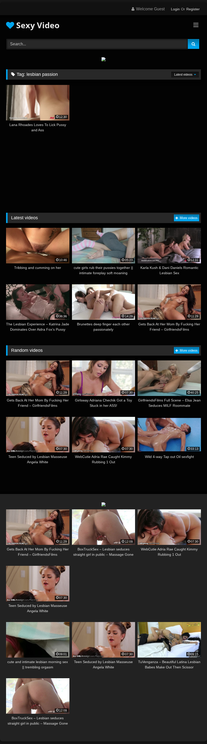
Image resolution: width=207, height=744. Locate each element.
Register (193, 9)
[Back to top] (191, 729)
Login (175, 9)
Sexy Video (37, 25)
